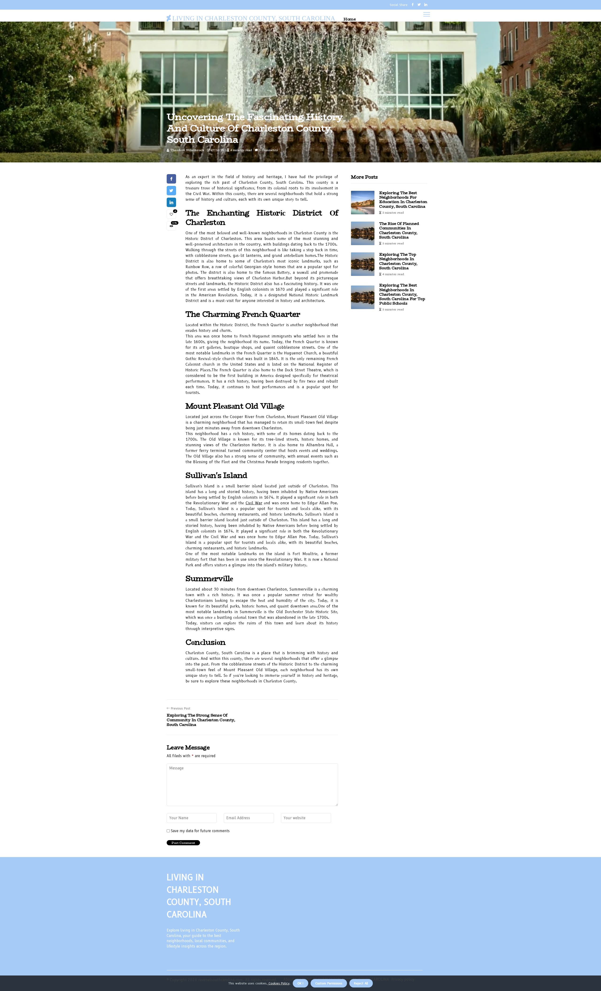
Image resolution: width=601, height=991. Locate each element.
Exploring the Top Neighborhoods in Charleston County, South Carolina (398, 261)
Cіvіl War (254, 503)
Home (349, 19)
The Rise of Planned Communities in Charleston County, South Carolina (399, 230)
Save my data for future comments (200, 831)
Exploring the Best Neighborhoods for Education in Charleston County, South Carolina (403, 199)
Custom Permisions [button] (328, 983)
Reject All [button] (361, 983)
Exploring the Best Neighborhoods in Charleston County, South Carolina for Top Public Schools (402, 294)
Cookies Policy (278, 983)
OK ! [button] (300, 983)
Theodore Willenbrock (187, 150)
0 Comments (268, 150)
